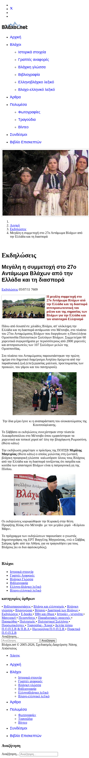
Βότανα (40, 610)
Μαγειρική (9, 617)
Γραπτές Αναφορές (22, 575)
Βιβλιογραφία (29, 74)
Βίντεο (23, 127)
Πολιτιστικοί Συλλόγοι (53, 621)
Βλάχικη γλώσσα (32, 67)
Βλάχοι (15, 44)
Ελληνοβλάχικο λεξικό (36, 82)
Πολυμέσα (18, 104)
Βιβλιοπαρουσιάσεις (17, 606)
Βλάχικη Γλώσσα (21, 579)
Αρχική (15, 37)
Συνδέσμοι (18, 134)
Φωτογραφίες (29, 112)
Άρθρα (15, 97)
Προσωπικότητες (13, 625)
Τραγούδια (27, 119)
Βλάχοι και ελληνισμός (49, 606)
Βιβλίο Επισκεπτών (25, 142)
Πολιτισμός (28, 621)
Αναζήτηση (48, 640)
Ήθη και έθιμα (45, 614)
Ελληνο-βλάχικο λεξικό (25, 586)
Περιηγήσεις (27, 617)
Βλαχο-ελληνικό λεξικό (36, 89)
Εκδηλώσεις (10, 289)
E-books (27, 614)
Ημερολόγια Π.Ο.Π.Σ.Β (48, 629)
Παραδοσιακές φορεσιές (54, 617)
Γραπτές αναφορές (33, 59)
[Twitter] (11, 9)
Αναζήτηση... (10, 636)
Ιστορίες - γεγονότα (70, 614)
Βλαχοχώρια (24, 610)
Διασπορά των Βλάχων (63, 610)
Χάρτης (15, 655)
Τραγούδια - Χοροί (40, 625)
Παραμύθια (10, 621)
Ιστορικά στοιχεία (32, 52)
